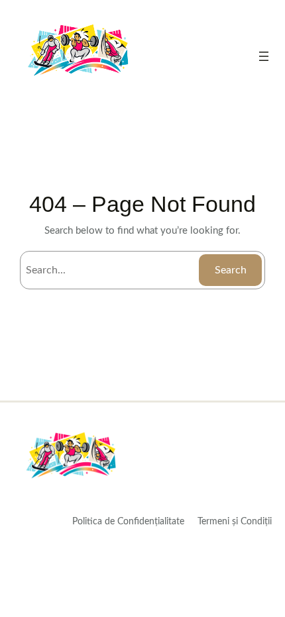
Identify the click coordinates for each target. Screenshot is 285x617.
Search (231, 270)
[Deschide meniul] (264, 56)
